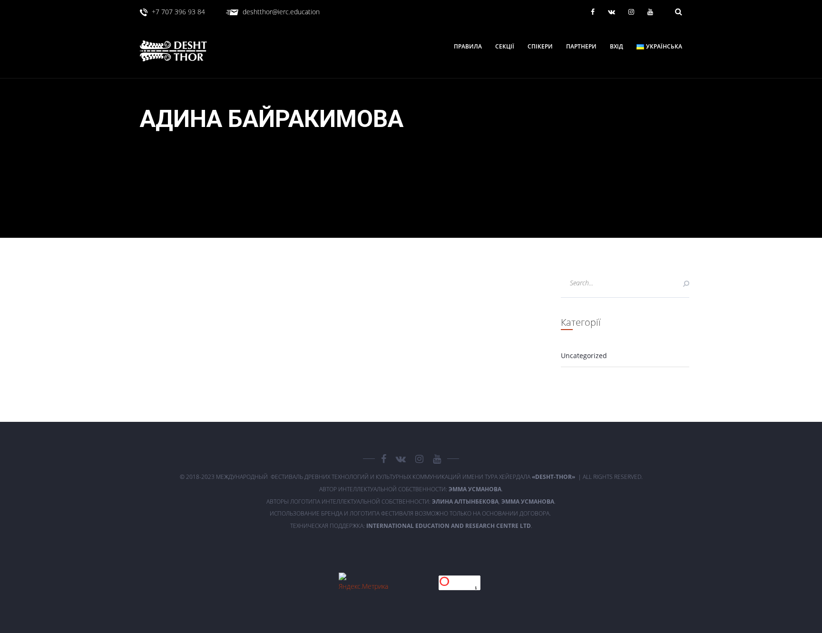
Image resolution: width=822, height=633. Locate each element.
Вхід (616, 46)
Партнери (581, 46)
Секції (504, 46)
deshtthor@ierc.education (281, 11)
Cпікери (540, 46)
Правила (468, 46)
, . (494, 501)
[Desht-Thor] (183, 51)
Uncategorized (584, 355)
